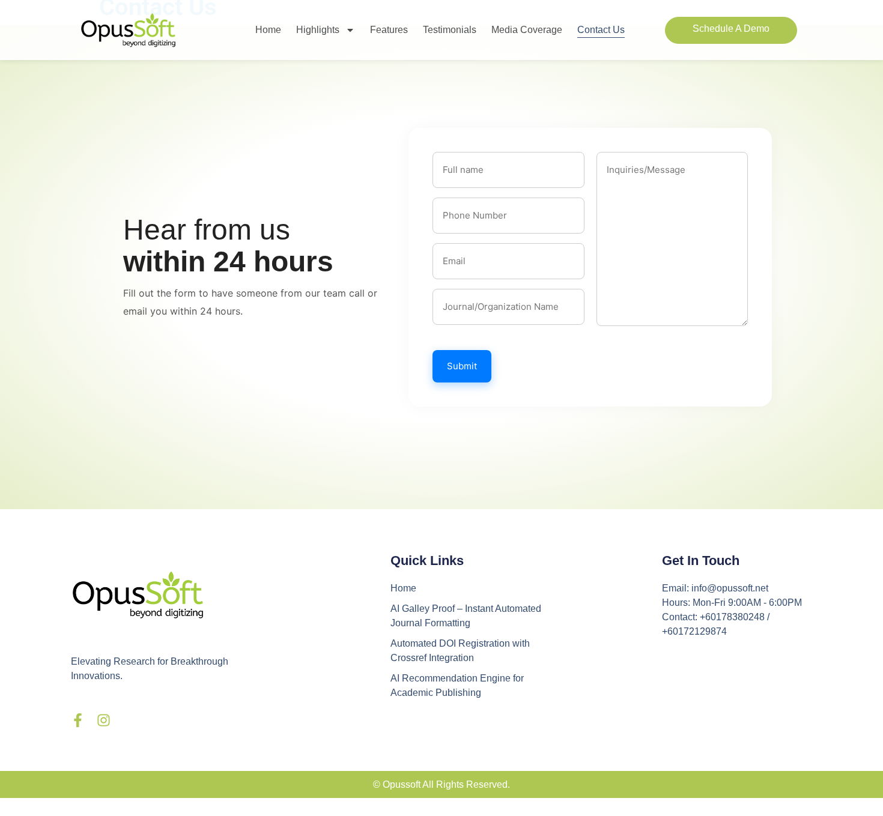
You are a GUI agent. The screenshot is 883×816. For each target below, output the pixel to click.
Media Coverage (526, 30)
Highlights (317, 30)
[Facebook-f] (78, 720)
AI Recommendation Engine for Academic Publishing (457, 685)
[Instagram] (104, 720)
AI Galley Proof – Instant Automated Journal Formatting (465, 615)
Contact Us (601, 30)
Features (389, 30)
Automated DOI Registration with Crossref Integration (460, 650)
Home (268, 30)
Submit (462, 366)
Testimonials (449, 30)
